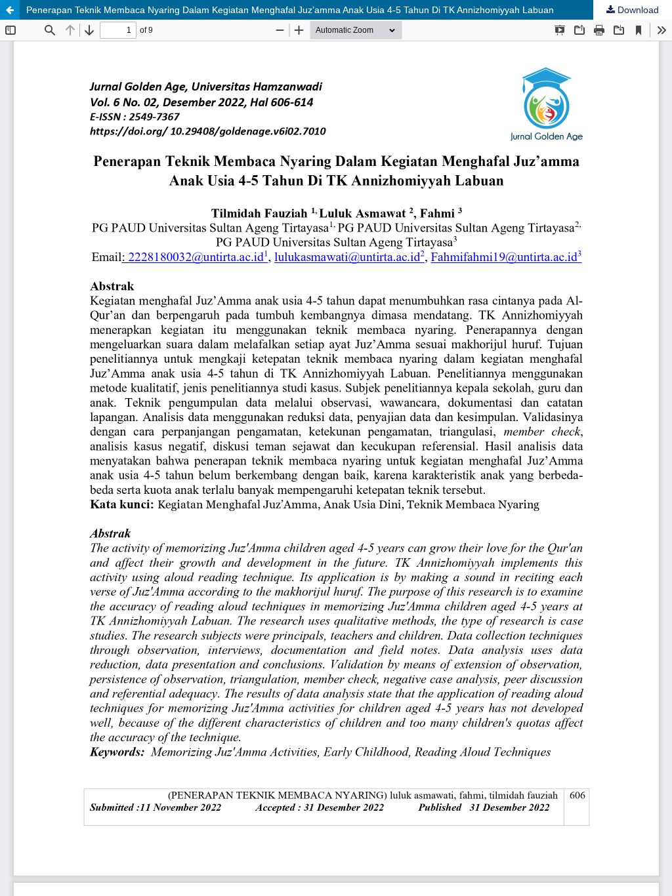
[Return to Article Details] (10, 10)
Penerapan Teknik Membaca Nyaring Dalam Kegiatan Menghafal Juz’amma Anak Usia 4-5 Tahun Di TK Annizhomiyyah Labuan (290, 10)
